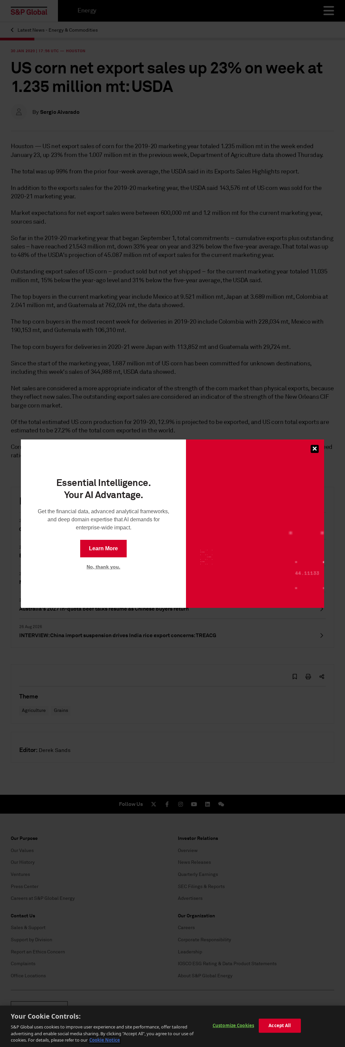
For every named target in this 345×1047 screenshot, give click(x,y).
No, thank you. (103, 566)
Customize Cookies (233, 1025)
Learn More (103, 548)
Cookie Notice (104, 1040)
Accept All (280, 1025)
